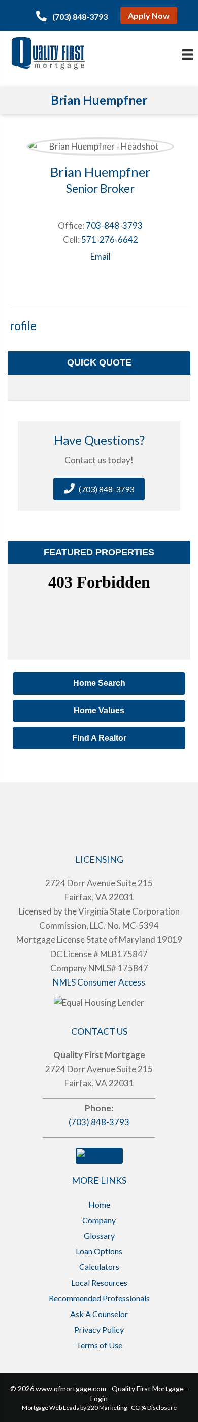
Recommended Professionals (99, 1298)
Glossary (99, 1236)
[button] (71, 16)
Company (99, 1220)
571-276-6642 (109, 239)
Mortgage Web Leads (50, 1407)
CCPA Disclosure (154, 1407)
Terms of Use (99, 1345)
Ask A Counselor (99, 1314)
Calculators (99, 1266)
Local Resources (99, 1282)
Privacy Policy (99, 1329)
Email (100, 256)
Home (99, 1204)
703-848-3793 (114, 225)
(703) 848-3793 (99, 1122)
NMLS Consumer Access (99, 982)
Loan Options (99, 1251)
